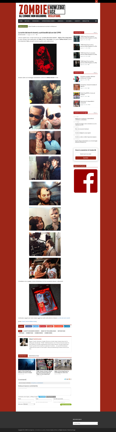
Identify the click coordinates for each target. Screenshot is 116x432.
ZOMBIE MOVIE (39, 333)
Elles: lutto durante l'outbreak (82, 129)
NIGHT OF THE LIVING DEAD (48, 331)
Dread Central (25, 321)
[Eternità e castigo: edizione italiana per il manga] (77, 79)
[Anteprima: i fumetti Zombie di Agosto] (77, 87)
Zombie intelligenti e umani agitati (83, 133)
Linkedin (67, 326)
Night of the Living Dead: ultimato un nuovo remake (25, 371)
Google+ (50, 326)
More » (25, 26)
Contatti (77, 21)
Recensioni (35, 21)
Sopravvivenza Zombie (48, 21)
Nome (19, 398)
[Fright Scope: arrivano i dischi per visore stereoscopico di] (45, 364)
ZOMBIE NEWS (48, 333)
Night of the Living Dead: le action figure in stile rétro (61, 371)
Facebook (29, 326)
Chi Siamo (68, 21)
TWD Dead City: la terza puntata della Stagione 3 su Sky (43, 26)
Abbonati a (20, 404)
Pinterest (43, 326)
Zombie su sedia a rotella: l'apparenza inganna (85, 137)
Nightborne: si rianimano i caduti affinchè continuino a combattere (84, 119)
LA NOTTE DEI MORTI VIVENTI (31, 331)
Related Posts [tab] (23, 355)
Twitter (36, 326)
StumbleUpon (59, 326)
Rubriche (60, 21)
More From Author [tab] (34, 355)
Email (37, 398)
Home (20, 21)
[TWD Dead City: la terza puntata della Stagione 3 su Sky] (77, 47)
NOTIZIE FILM (61, 331)
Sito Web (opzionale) (58, 398)
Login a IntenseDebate (41, 397)
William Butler (33, 321)
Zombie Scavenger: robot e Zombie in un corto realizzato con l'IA (86, 124)
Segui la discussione (70, 379)
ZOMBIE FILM (29, 333)
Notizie (27, 21)
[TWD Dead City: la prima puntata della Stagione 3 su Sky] (77, 63)
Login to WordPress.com (51, 397)
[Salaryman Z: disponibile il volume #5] (77, 104)
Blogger (73, 430)
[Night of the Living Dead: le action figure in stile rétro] (63, 364)
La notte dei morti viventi (64, 318)
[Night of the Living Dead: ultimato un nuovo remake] (26, 364)
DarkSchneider (22, 34)
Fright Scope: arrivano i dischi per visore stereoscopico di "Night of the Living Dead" (44, 372)
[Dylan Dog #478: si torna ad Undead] (77, 95)
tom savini (21, 333)
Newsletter (85, 21)
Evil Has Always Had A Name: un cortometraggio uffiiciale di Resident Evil (86, 141)
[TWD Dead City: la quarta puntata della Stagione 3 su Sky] (77, 39)
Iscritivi (85, 158)
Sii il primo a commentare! (37, 382)
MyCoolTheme (55, 430)
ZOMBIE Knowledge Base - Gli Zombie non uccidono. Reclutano (37, 430)
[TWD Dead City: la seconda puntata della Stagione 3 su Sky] (77, 55)
